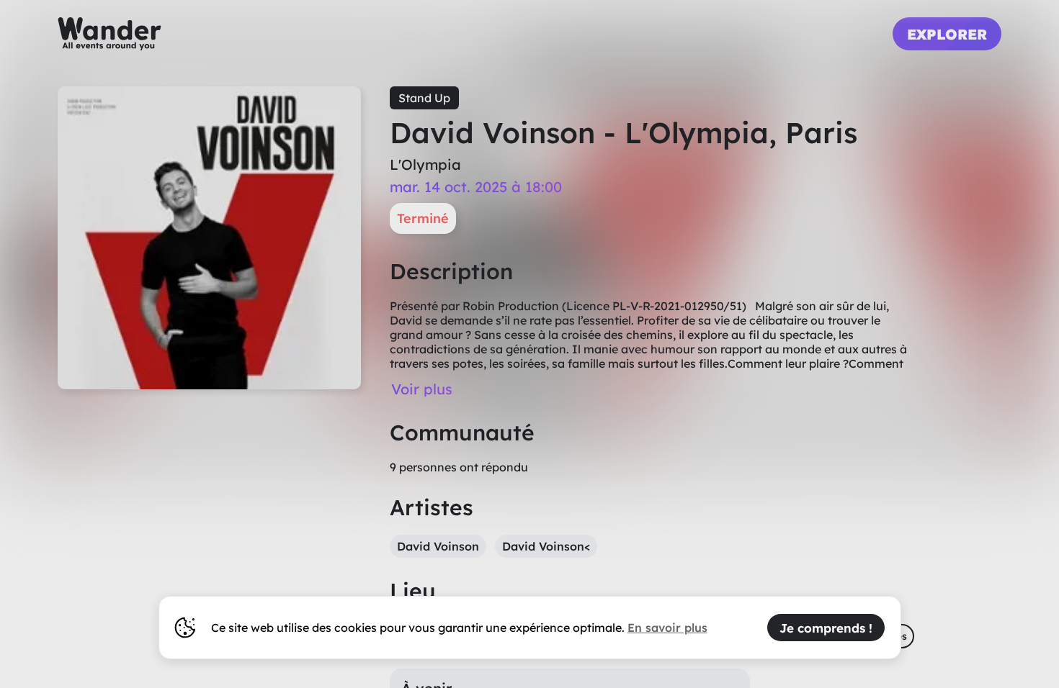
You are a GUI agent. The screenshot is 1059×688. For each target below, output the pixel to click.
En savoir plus (667, 627)
